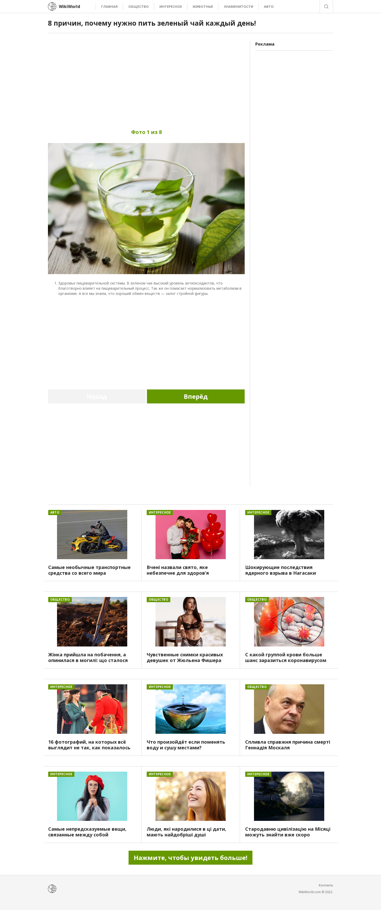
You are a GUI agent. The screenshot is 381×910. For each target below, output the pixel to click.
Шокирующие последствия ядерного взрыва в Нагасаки (280, 570)
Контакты (326, 885)
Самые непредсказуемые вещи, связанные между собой (87, 832)
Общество (138, 6)
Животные (203, 6)
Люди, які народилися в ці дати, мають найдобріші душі (186, 832)
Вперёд (196, 396)
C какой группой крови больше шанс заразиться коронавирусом (285, 657)
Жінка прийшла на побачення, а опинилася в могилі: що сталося (88, 657)
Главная (109, 6)
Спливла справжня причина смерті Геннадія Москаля (287, 745)
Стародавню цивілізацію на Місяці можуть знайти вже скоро (287, 832)
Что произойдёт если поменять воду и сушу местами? (186, 745)
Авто (269, 6)
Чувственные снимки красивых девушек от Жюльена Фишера (185, 657)
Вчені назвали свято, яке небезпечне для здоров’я (178, 570)
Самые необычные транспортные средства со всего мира (89, 570)
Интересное (170, 6)
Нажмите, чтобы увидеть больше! (190, 857)
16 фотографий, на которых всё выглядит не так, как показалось (89, 745)
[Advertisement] (146, 77)
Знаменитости (238, 6)
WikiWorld (69, 6)
